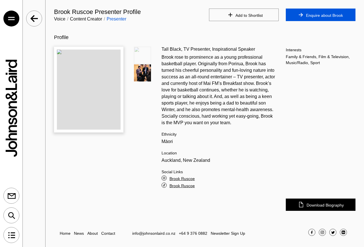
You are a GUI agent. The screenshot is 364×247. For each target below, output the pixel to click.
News (79, 233)
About (92, 233)
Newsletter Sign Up (228, 233)
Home (65, 233)
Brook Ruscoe (182, 178)
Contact (108, 233)
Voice (59, 19)
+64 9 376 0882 (193, 233)
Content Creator (86, 19)
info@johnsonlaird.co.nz (153, 233)
